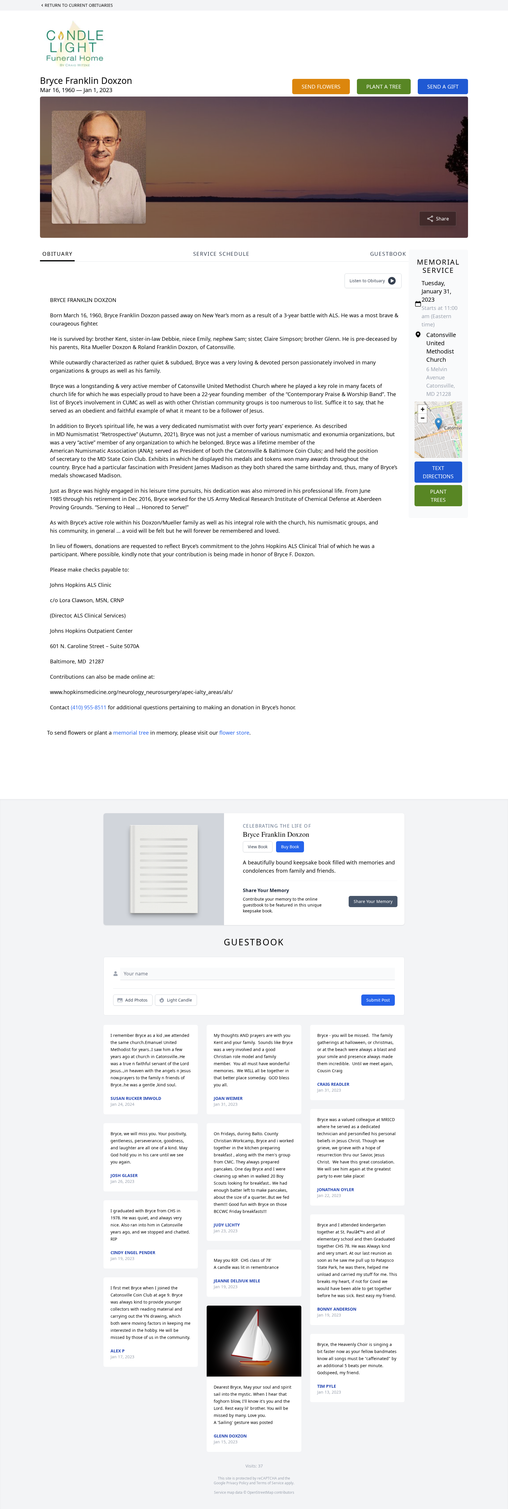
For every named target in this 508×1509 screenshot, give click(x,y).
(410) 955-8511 (89, 707)
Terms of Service (270, 1482)
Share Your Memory (373, 901)
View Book (258, 846)
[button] (438, 424)
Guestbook (388, 253)
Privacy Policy (237, 1482)
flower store (234, 732)
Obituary (57, 253)
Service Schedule (221, 253)
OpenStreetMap (260, 1492)
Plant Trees (438, 495)
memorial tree (131, 732)
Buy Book (290, 846)
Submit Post (378, 1000)
